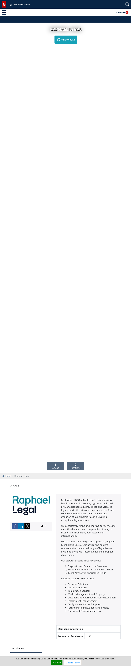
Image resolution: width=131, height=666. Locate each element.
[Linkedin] (21, 526)
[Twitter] (27, 526)
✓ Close (57, 662)
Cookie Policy (73, 662)
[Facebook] (15, 526)
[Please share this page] (43, 526)
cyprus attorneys (19, 4)
